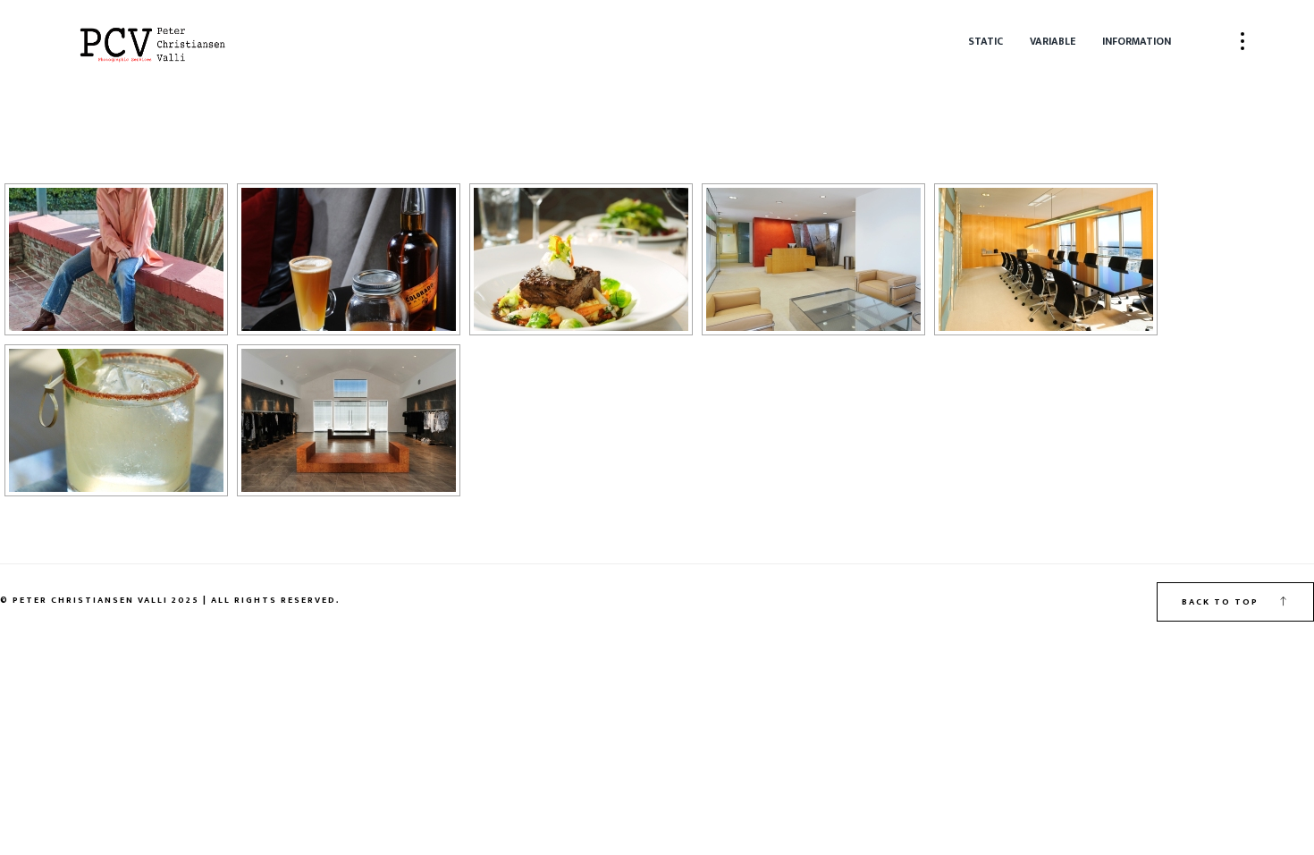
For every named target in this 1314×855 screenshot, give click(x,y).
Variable (1052, 41)
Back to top (1222, 602)
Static (985, 41)
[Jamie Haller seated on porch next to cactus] (116, 259)
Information (1136, 41)
